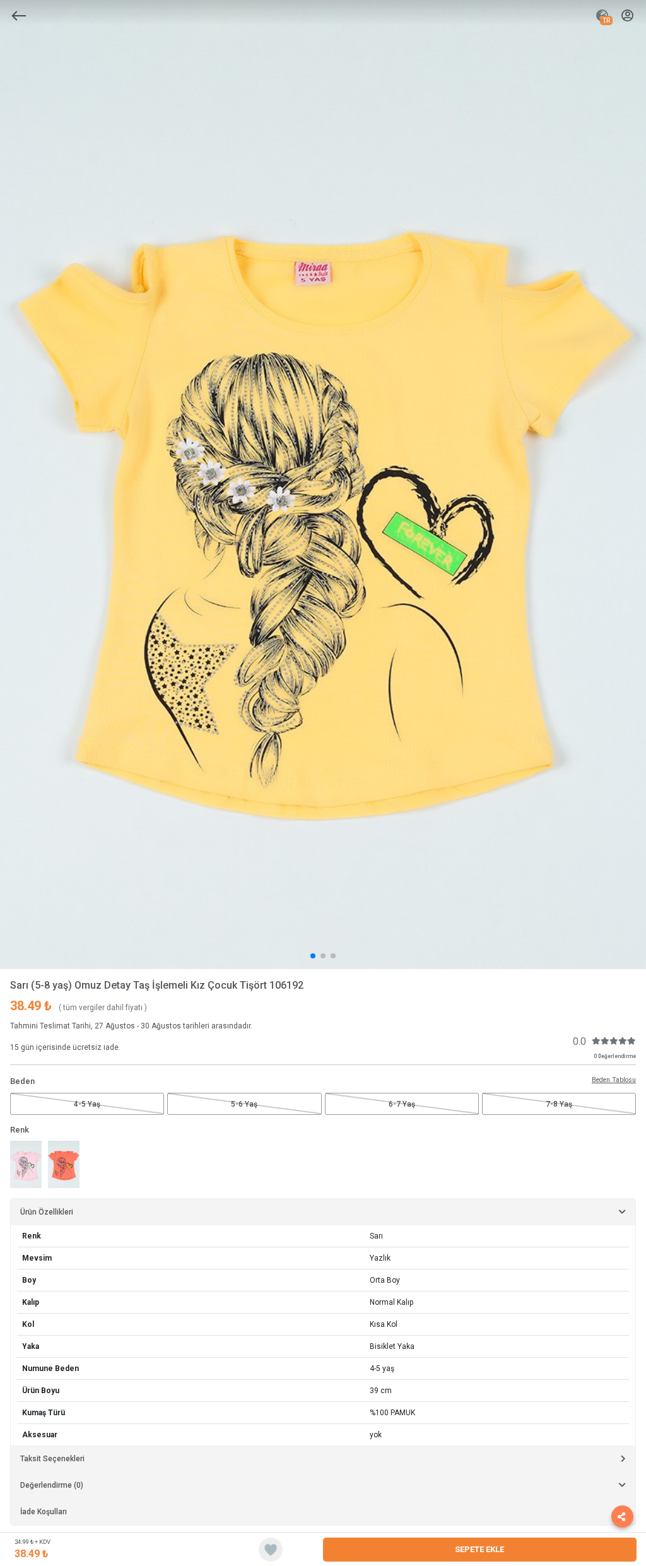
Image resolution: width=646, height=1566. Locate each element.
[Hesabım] (627, 16)
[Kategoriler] (19, 16)
